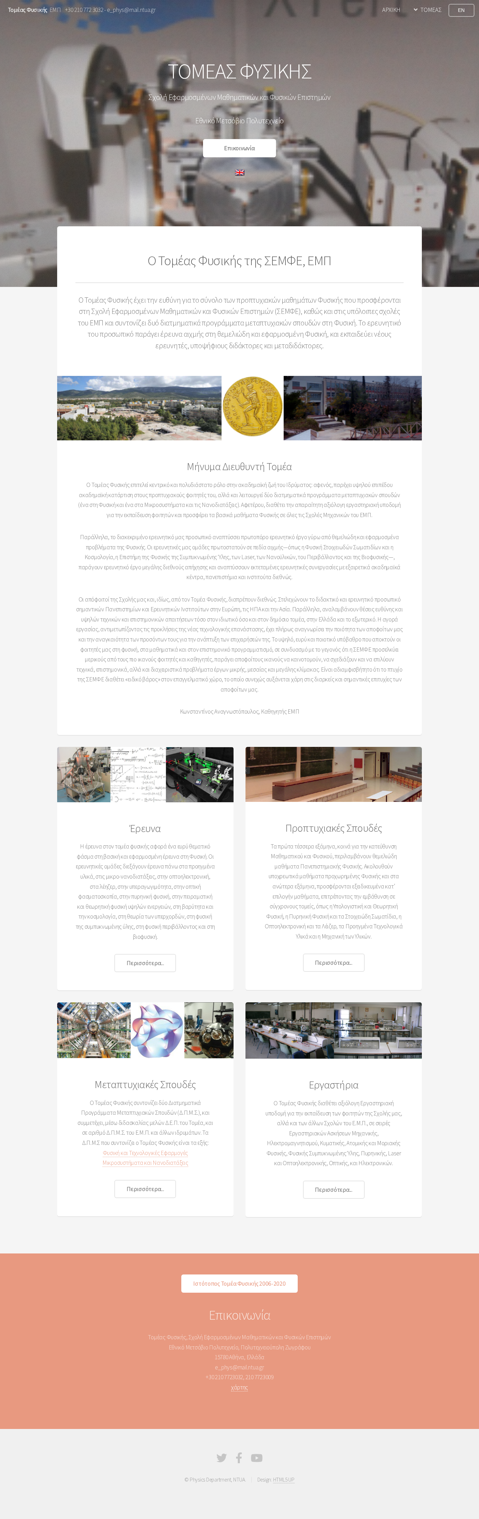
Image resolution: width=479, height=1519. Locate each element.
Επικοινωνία (239, 148)
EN (461, 10)
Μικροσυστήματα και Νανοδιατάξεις (145, 1163)
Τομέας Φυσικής (27, 10)
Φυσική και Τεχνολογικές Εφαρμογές (145, 1153)
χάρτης (239, 1387)
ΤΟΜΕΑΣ (430, 10)
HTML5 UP (284, 1479)
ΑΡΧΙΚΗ (391, 10)
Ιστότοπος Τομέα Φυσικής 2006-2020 (239, 1283)
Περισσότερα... (145, 963)
